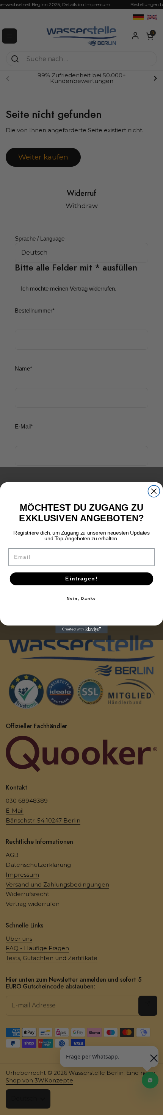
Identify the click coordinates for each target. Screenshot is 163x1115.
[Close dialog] (154, 491)
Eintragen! (81, 579)
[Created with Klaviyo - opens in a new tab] (81, 629)
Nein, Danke (81, 598)
